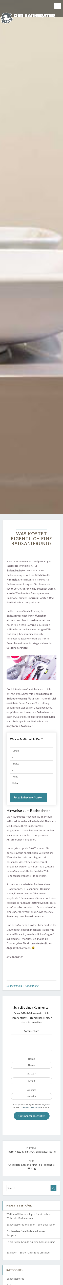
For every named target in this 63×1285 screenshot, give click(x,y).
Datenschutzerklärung (30, 1107)
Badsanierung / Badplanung (23, 985)
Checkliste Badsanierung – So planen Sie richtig (31, 1164)
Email (30, 1074)
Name (31, 1058)
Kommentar (31, 1031)
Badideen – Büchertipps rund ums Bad (28, 1252)
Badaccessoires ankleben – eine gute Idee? (31, 1224)
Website (31, 1090)
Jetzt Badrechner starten (28, 797)
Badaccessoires (15, 1278)
